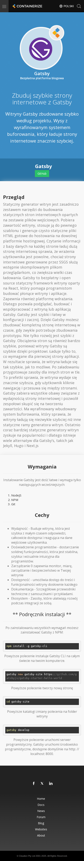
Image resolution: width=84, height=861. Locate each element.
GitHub (42, 173)
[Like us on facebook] (33, 783)
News (41, 811)
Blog (41, 823)
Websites (41, 829)
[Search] (79, 6)
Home (41, 799)
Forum (41, 817)
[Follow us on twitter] (42, 783)
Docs (41, 805)
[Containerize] (27, 6)
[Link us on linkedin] (51, 783)
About (41, 835)
